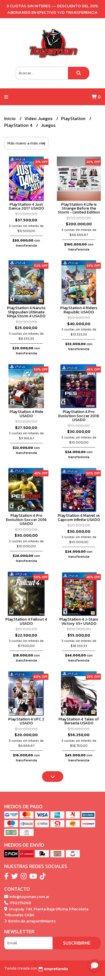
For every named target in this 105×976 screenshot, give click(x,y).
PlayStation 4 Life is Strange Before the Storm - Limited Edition (79, 208)
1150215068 (20, 903)
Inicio (10, 118)
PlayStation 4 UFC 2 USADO (26, 721)
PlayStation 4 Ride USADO (26, 413)
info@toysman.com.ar (29, 897)
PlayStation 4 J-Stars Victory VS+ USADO (78, 621)
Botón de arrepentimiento (31, 921)
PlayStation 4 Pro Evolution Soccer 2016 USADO (26, 519)
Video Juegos (38, 118)
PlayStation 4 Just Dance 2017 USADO (26, 206)
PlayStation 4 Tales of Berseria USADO (79, 721)
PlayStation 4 (18, 125)
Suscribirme (76, 943)
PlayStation (74, 118)
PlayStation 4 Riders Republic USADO (78, 310)
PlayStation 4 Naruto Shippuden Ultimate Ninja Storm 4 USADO (26, 312)
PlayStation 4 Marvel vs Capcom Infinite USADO (79, 517)
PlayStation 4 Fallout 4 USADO (26, 621)
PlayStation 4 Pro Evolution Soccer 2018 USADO (78, 415)
